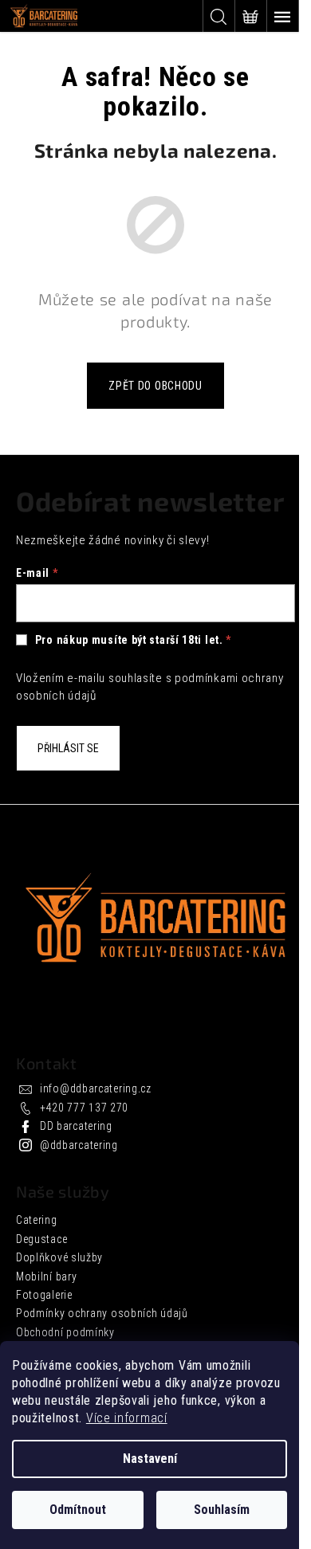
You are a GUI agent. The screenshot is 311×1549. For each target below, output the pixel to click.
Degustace (41, 1239)
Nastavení (150, 1458)
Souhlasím (222, 1509)
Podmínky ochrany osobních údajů (102, 1313)
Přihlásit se (68, 748)
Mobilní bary (46, 1276)
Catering (36, 1220)
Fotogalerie (44, 1294)
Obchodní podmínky (65, 1332)
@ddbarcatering (79, 1145)
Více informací (126, 1417)
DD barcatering (76, 1126)
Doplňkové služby (59, 1257)
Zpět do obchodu (155, 385)
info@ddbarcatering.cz (96, 1088)
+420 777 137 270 (84, 1107)
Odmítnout (77, 1509)
